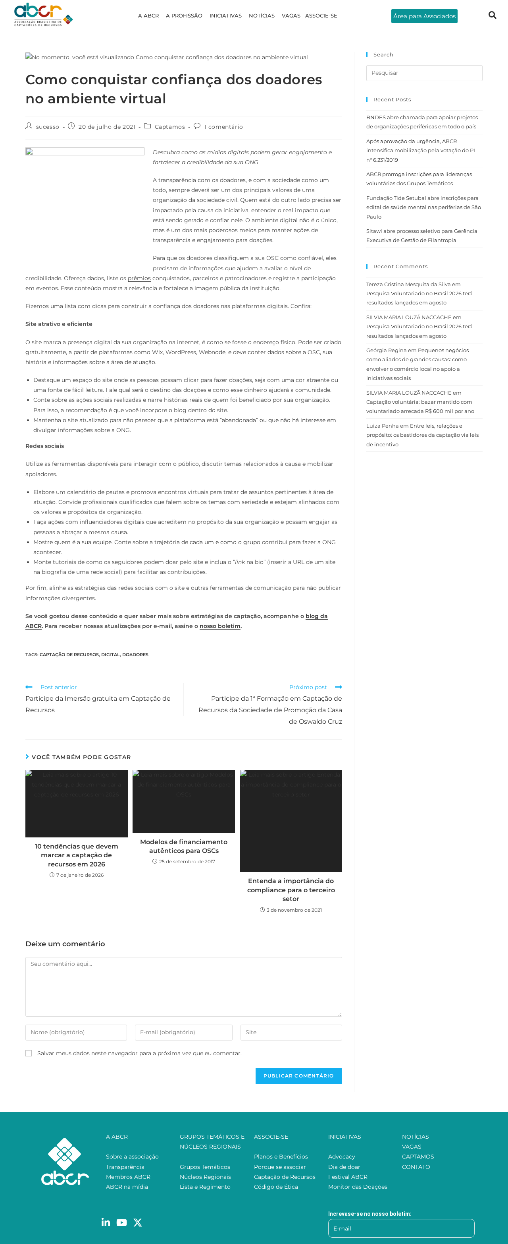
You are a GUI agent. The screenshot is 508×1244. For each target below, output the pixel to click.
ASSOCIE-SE (321, 15)
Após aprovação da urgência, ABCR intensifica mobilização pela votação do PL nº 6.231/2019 (421, 150)
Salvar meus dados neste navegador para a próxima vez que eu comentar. (139, 1053)
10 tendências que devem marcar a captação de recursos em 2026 (76, 855)
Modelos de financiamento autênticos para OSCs (183, 846)
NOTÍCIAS (262, 15)
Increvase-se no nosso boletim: (370, 1214)
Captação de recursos (69, 654)
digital (110, 654)
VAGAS (291, 15)
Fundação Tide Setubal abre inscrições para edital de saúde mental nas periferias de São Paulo (423, 207)
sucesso (48, 126)
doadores (135, 654)
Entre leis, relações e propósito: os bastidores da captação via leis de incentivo (422, 435)
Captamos (170, 126)
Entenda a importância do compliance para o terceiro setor (291, 890)
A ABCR (148, 15)
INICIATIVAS (226, 15)
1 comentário (223, 126)
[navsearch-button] (492, 16)
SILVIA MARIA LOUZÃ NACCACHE (409, 317)
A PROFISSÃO (184, 15)
